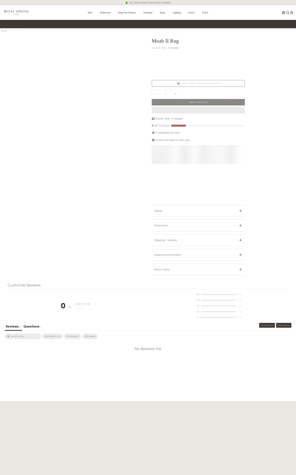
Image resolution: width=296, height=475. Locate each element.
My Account (127, 435)
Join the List (43, 444)
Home (4, 30)
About (65, 416)
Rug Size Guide (188, 426)
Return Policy (127, 426)
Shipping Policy (129, 430)
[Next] (139, 89)
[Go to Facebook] (4, 465)
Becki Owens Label (249, 435)
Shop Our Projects (127, 12)
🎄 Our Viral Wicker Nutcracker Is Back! (148, 2)
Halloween (105, 12)
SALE (205, 12)
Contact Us (127, 416)
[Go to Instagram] (10, 465)
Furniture (148, 12)
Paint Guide (186, 421)
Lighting (177, 12)
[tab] (32, 327)
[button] (198, 110)
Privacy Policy (69, 426)
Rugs (162, 12)
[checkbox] (90, 336)
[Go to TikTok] (14, 465)
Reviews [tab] (13, 326)
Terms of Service (70, 421)
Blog (182, 416)
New (90, 12)
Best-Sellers (245, 426)
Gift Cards (244, 430)
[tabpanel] (148, 358)
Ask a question (267, 325)
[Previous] (69, 89)
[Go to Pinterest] (18, 465)
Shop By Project (247, 416)
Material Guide (188, 430)
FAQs (123, 421)
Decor (191, 12)
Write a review (283, 325)
